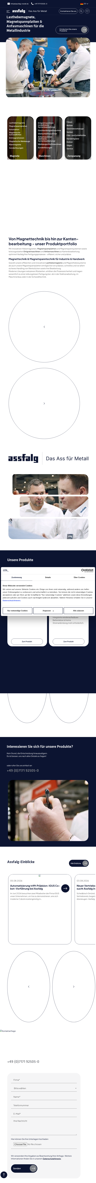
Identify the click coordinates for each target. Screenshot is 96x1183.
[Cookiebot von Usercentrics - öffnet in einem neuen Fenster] (83, 570)
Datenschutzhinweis (11, 600)
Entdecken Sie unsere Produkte (68, 30)
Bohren (70, 125)
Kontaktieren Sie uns (68, 11)
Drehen (70, 142)
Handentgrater (73, 139)
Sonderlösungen (16, 148)
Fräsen (69, 122)
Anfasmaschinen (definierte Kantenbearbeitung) (46, 139)
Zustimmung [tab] (16, 577)
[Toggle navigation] (9, 11)
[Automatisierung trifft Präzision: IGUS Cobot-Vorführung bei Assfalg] (39, 875)
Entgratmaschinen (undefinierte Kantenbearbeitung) (46, 125)
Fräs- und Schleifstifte (76, 135)
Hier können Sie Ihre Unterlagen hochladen (29, 1139)
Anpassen (47, 611)
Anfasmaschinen (51, 251)
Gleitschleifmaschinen (47, 134)
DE (85, 4)
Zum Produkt (27, 641)
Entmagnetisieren (16, 138)
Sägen (69, 145)
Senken (70, 132)
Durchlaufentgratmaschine (49, 130)
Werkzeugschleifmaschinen (49, 144)
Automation (14, 129)
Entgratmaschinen (32, 251)
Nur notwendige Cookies (17, 611)
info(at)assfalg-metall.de (20, 4)
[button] (81, 11)
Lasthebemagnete (17, 123)
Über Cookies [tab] (79, 577)
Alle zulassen (78, 611)
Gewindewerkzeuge (75, 129)
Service (70, 149)
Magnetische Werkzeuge (19, 141)
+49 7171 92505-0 (40, 4)
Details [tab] (48, 577)
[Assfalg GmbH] (30, 11)
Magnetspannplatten (18, 126)
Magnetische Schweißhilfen (15, 134)
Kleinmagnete (15, 145)
